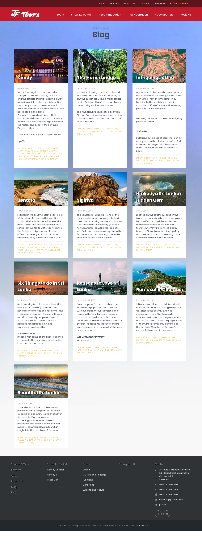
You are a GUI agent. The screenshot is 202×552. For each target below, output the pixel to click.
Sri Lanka (22, 148)
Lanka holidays (25, 151)
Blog (126, 3)
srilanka (81, 134)
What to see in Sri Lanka (46, 151)
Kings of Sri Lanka (48, 159)
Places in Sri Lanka (26, 153)
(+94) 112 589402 (180, 3)
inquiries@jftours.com (171, 499)
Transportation (138, 14)
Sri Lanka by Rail (81, 14)
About (102, 3)
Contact (146, 3)
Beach (86, 469)
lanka (90, 134)
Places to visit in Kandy (47, 148)
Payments (160, 3)
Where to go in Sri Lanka (49, 153)
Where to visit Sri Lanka (29, 156)
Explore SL (114, 3)
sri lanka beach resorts (47, 247)
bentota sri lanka (26, 250)
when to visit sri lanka (28, 252)
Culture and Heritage (94, 474)
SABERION (143, 525)
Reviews (186, 14)
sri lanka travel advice (48, 250)
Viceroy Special (55, 469)
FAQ (135, 3)
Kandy (31, 148)
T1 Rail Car (52, 479)
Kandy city (47, 156)
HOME (96, 28)
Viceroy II (52, 474)
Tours (60, 14)
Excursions (88, 484)
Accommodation (110, 14)
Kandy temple (31, 159)
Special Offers (164, 14)
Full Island (88, 479)
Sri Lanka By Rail (57, 464)
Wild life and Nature (93, 489)
